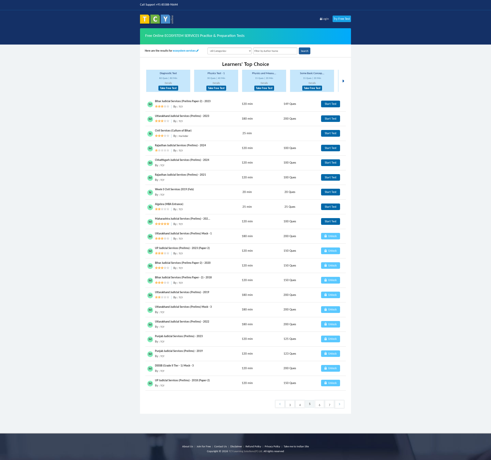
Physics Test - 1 (216, 73)
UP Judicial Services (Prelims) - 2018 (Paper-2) (182, 380)
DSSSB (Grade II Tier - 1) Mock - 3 (174, 365)
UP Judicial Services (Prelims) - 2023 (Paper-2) (182, 248)
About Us (187, 446)
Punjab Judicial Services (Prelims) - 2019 (179, 351)
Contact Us (220, 446)
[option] (168, 81)
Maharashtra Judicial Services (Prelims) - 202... (182, 218)
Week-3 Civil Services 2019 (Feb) (174, 189)
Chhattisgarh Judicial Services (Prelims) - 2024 (182, 160)
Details (168, 83)
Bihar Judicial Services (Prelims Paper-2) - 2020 (183, 263)
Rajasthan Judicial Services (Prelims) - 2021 (180, 174)
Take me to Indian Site (296, 446)
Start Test (330, 104)
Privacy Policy (272, 446)
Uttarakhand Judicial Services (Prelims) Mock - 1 (183, 233)
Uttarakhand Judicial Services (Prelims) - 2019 (182, 292)
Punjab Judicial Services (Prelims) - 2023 (179, 336)
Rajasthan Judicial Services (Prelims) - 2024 (180, 145)
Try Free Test (342, 19)
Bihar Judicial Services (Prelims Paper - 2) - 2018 (183, 277)
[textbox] (275, 51)
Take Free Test (168, 88)
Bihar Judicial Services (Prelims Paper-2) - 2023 (183, 101)
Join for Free (204, 446)
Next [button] (344, 76)
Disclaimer (236, 446)
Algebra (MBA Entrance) (169, 204)
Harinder (183, 136)
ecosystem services (184, 50)
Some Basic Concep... (312, 73)
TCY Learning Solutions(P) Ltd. (246, 451)
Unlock (332, 236)
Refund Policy (253, 446)
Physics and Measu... (264, 73)
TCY (181, 106)
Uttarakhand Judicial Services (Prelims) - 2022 (182, 321)
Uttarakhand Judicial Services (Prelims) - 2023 (182, 116)
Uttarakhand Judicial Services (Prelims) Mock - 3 (183, 307)
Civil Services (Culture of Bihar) (173, 130)
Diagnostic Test (168, 73)
